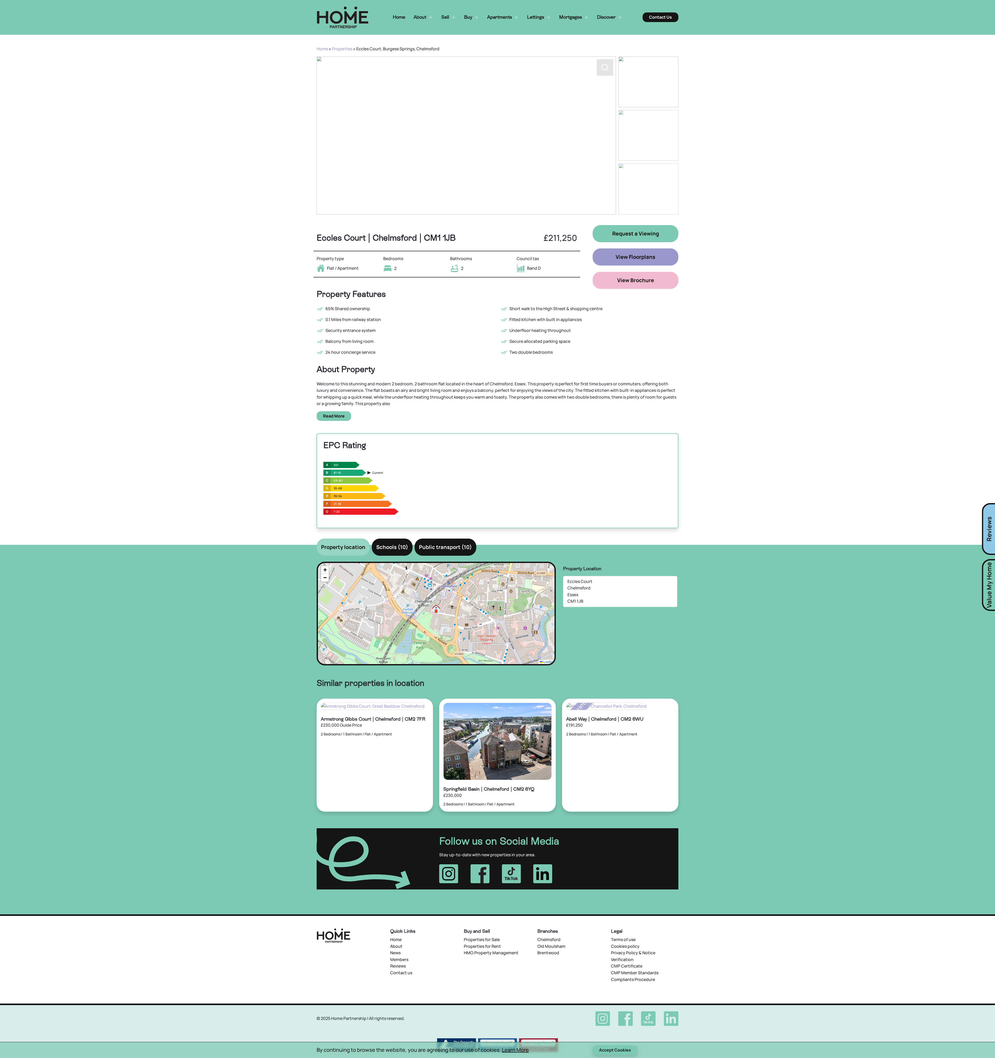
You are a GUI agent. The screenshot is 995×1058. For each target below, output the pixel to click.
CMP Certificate (626, 966)
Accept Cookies (615, 1050)
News (395, 953)
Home (322, 49)
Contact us (401, 973)
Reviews (398, 966)
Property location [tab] (343, 547)
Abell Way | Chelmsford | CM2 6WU (604, 719)
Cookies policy (625, 946)
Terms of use (623, 939)
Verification (622, 959)
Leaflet (548, 661)
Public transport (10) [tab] (445, 547)
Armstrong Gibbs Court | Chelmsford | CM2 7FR (373, 719)
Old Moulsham (551, 946)
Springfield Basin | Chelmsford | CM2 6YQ (488, 789)
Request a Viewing (635, 233)
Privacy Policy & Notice (633, 953)
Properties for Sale (482, 939)
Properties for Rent (482, 946)
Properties (342, 49)
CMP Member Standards (634, 973)
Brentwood (548, 953)
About (396, 946)
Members (399, 959)
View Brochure (635, 280)
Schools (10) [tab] (392, 547)
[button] (605, 203)
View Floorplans (635, 256)
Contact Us (660, 17)
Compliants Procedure (633, 979)
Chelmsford (548, 939)
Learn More (515, 1049)
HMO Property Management (491, 953)
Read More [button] (334, 416)
